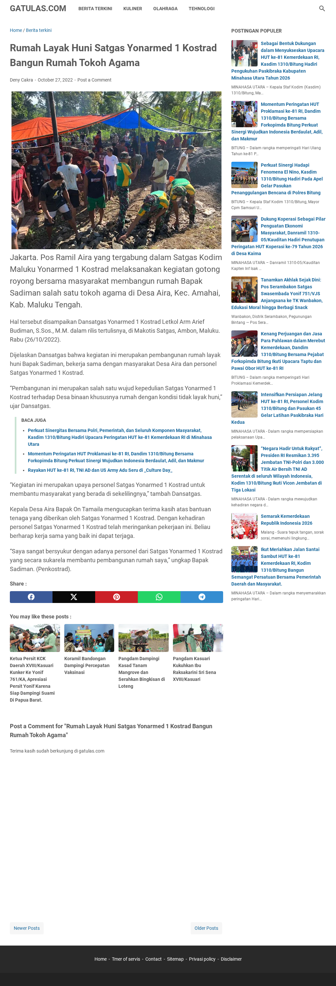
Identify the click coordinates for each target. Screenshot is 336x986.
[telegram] (201, 597)
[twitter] (73, 597)
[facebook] (31, 597)
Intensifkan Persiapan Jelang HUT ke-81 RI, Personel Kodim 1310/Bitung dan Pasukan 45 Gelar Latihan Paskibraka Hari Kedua (277, 408)
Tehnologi (202, 8)
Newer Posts (27, 928)
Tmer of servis (126, 959)
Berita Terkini (95, 8)
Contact (153, 959)
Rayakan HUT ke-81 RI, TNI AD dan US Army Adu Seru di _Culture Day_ (100, 470)
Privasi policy (202, 959)
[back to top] (322, 971)
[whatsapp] (159, 597)
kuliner (132, 8)
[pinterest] (116, 597)
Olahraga (165, 8)
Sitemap (175, 959)
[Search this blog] (322, 8)
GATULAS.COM (38, 8)
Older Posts (206, 928)
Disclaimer (231, 959)
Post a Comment (94, 80)
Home (100, 959)
